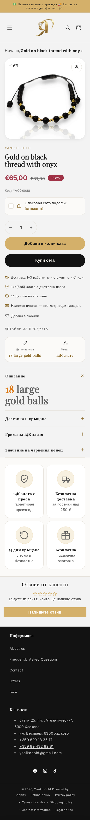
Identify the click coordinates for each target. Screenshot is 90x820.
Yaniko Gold (42, 789)
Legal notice (64, 810)
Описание (15, 375)
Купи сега (44, 260)
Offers (15, 681)
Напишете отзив (44, 612)
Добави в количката (45, 243)
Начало (12, 50)
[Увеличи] (76, 67)
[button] (9, 27)
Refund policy (40, 795)
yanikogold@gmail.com (40, 753)
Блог (13, 692)
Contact (16, 670)
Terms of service (33, 802)
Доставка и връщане (26, 418)
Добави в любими (25, 316)
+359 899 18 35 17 (35, 740)
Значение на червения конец (34, 449)
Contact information (36, 810)
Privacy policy (65, 795)
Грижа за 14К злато (24, 434)
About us (17, 648)
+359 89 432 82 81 (36, 746)
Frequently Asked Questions (34, 659)
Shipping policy (61, 802)
